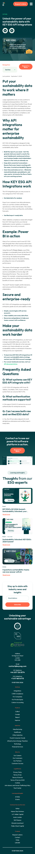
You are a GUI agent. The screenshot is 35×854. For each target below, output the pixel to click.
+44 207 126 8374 (17, 672)
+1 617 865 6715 (17, 678)
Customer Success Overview (17, 804)
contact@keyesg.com (17, 666)
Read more (6, 514)
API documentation (10, 364)
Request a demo (20, 4)
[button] (10, 70)
